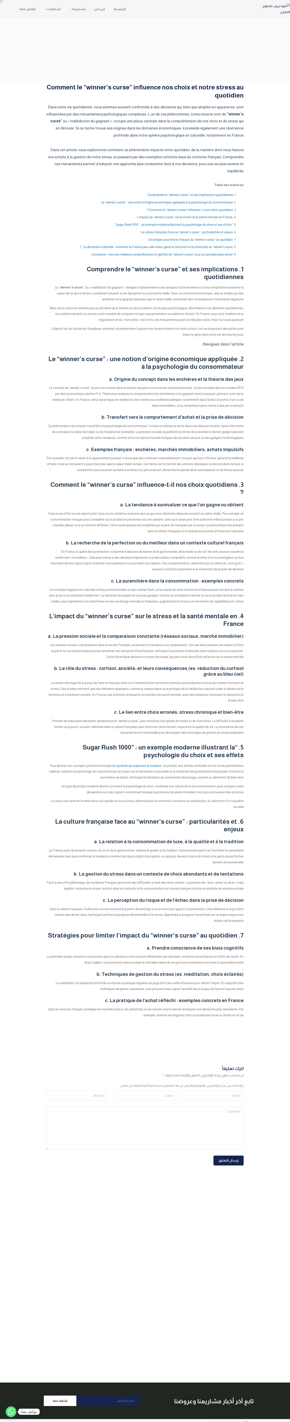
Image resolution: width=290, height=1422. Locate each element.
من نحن (99, 9)
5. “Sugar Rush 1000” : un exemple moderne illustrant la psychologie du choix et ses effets (176, 224)
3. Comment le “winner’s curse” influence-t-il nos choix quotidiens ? (191, 210)
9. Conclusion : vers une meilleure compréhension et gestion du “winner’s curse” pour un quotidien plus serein (164, 254)
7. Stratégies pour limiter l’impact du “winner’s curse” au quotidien (192, 239)
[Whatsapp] (11, 1411)
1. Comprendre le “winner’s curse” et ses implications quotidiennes (192, 195)
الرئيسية (120, 9)
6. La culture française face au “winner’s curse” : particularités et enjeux (188, 232)
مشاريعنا (79, 9)
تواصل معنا (27, 9)
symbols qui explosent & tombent (139, 765)
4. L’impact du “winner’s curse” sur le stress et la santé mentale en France (186, 217)
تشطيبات (54, 9)
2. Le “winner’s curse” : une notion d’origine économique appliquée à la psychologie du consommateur (168, 202)
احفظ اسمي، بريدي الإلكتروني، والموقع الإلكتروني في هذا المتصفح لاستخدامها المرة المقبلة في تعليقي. (180, 1085)
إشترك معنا (60, 1400)
